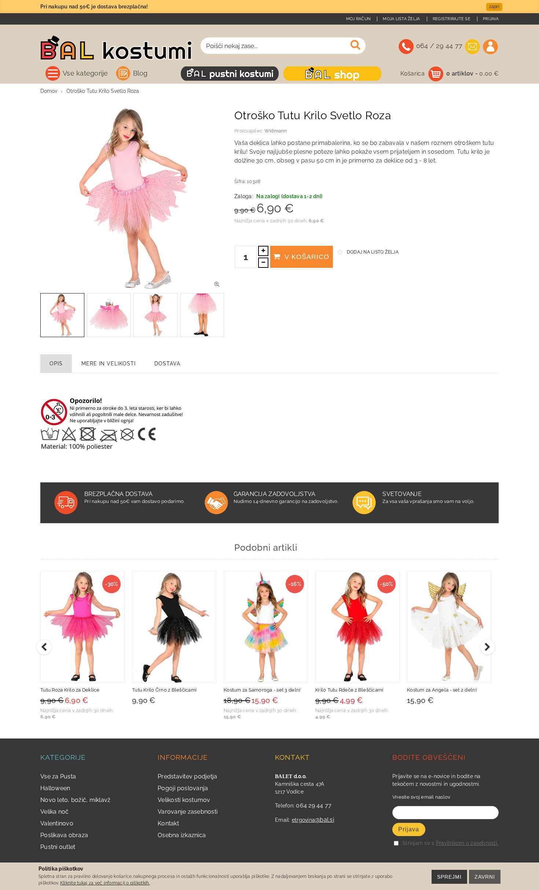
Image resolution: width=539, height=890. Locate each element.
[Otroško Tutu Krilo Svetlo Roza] (217, 284)
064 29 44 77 (313, 805)
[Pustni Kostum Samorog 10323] (357, 627)
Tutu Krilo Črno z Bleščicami (256, 690)
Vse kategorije (85, 73)
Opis (56, 363)
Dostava (167, 363)
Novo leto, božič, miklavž (75, 799)
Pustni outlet (57, 846)
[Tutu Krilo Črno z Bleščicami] (266, 627)
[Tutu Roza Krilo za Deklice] (174, 627)
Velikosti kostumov (184, 799)
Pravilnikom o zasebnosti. (467, 843)
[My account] (490, 46)
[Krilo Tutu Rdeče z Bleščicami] (449, 627)
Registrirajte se (451, 19)
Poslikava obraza (64, 835)
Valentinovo (56, 823)
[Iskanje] (355, 45)
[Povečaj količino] (263, 251)
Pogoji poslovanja (183, 788)
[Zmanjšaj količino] (263, 263)
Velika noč (54, 811)
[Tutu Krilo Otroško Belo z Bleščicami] (82, 627)
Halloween (55, 788)
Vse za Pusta (58, 776)
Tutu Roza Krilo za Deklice (161, 690)
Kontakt (168, 823)
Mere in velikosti (108, 363)
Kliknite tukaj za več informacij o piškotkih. (105, 883)
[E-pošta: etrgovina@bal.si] (472, 46)
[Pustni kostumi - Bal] (116, 50)
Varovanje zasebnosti (187, 811)
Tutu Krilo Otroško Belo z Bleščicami (82, 690)
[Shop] (332, 73)
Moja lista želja (401, 19)
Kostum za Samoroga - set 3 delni (353, 690)
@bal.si (324, 819)
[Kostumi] (230, 73)
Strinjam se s (418, 843)
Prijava (491, 19)
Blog (140, 73)
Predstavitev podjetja (187, 776)
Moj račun (358, 19)
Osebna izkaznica (182, 835)
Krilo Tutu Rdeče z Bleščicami (441, 690)
